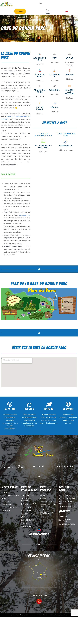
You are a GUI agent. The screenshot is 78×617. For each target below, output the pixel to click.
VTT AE (69, 58)
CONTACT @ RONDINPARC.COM (14, 466)
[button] (40, 4)
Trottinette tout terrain (29, 504)
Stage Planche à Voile (66, 502)
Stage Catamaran (67, 498)
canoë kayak (39, 108)
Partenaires (7, 504)
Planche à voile (28, 514)
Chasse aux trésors (26, 499)
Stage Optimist (65, 495)
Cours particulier (67, 506)
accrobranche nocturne (43, 146)
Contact (6, 511)
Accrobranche (27, 495)
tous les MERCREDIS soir (43, 135)
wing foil (54, 90)
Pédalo (43, 495)
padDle (70, 75)
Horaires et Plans (9, 507)
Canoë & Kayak (27, 520)
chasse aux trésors (69, 92)
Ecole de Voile (27, 526)
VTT (55, 58)
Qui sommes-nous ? (10, 495)
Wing (23, 517)
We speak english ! (39, 534)
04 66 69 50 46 (64, 466)
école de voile (40, 76)
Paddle (24, 523)
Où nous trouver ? (39, 557)
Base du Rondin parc (28, 489)
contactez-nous (24, 215)
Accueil (5, 492)
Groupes (63, 516)
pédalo (55, 107)
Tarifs (4, 498)
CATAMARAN (54, 76)
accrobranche (39, 59)
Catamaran (26, 511)
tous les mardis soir (66, 135)
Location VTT (27, 508)
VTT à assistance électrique (47, 513)
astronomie (66, 146)
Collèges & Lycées (67, 524)
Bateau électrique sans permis (48, 505)
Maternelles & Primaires (65, 520)
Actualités (7, 501)
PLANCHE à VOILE (40, 91)
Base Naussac (45, 489)
